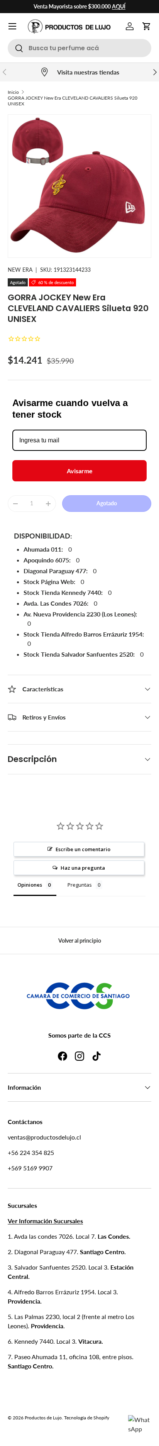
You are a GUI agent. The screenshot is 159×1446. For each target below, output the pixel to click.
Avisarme (80, 470)
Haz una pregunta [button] (83, 867)
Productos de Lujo (43, 1418)
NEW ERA (20, 269)
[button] (146, 26)
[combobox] (79, 48)
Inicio (13, 92)
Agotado (106, 503)
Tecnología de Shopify (86, 1418)
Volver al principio (79, 940)
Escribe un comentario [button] (83, 849)
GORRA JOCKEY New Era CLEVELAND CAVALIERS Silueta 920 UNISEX (72, 101)
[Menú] (12, 26)
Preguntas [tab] (80, 884)
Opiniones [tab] (29, 884)
